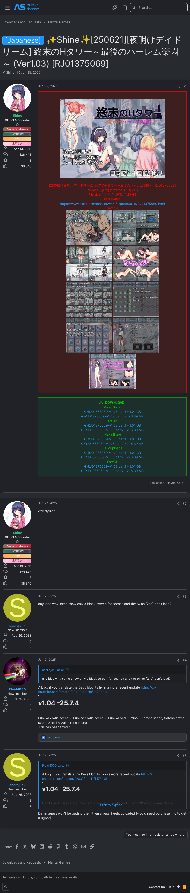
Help (171, 887)
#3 (185, 596)
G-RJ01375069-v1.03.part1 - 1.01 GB (112, 412)
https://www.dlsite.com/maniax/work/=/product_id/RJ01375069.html (112, 204)
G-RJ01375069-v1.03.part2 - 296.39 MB (112, 416)
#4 (185, 660)
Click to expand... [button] (112, 805)
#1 (185, 86)
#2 (185, 503)
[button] (7, 7)
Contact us (157, 887)
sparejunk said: (53, 670)
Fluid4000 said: (53, 765)
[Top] (178, 886)
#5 (185, 755)
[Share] (178, 86)
